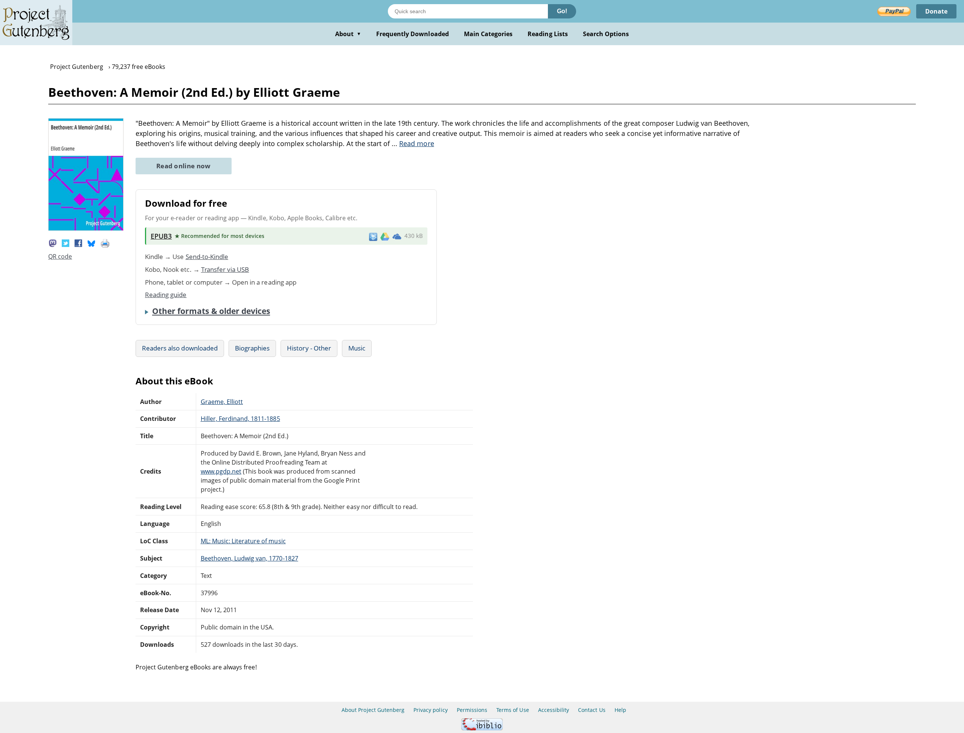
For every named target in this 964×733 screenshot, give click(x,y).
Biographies (252, 348)
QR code (60, 256)
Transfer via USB (225, 269)
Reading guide (166, 294)
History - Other (309, 348)
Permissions (472, 709)
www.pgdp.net (221, 471)
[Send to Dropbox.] (373, 236)
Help (620, 709)
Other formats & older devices (211, 310)
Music (356, 348)
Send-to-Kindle (207, 256)
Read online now (183, 166)
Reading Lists (548, 34)
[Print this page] (105, 242)
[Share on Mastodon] (52, 242)
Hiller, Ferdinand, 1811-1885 (240, 419)
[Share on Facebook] (78, 242)
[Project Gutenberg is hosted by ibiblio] (482, 728)
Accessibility (553, 709)
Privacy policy (430, 709)
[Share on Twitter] (65, 242)
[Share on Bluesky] (91, 242)
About (348, 34)
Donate (936, 11)
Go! (562, 11)
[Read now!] (86, 228)
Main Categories (488, 34)
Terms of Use (512, 709)
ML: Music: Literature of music (243, 541)
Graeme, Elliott (222, 402)
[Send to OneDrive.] (396, 236)
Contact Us (591, 709)
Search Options (606, 34)
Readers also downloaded (180, 348)
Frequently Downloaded (412, 34)
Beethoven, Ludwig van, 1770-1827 (249, 558)
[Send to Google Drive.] (384, 236)
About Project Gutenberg (373, 709)
